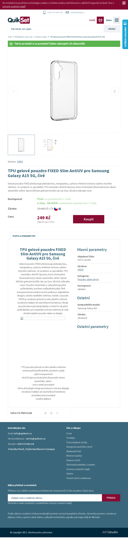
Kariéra (69, 473)
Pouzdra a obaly (41, 37)
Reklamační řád (73, 451)
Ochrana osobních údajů (78, 469)
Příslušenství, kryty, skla (23, 37)
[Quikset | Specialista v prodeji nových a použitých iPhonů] (19, 20)
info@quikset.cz (78, 12)
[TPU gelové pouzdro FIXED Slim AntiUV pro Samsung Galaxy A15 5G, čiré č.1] (64, 91)
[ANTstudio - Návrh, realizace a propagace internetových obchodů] (103, 532)
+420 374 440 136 (55, 12)
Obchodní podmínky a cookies (80, 464)
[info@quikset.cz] (57, 413)
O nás (69, 433)
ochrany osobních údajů (60, 503)
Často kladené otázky (76, 442)
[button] (114, 91)
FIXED (20, 161)
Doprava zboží (73, 460)
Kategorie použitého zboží (79, 446)
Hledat (112, 28)
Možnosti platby (74, 455)
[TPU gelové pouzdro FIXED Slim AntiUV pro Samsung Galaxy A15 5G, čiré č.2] (50, 145)
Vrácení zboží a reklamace (78, 478)
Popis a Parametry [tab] (24, 235)
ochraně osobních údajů (13, 6)
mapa (51, 449)
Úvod (10, 37)
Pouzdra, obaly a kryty (88, 279)
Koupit (89, 219)
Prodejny (70, 437)
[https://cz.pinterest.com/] (51, 413)
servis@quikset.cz (36, 438)
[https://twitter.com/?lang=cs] (45, 413)
